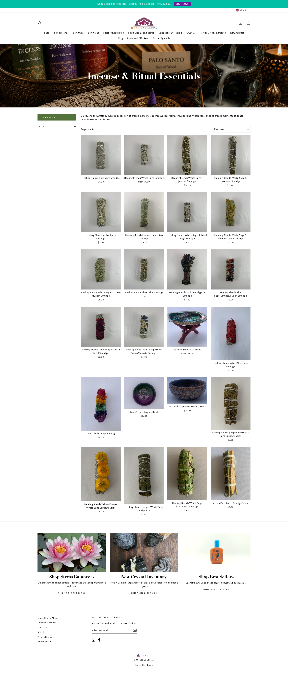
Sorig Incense (61, 33)
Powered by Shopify (144, 665)
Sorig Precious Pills (113, 33)
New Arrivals (237, 33)
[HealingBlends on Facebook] (99, 640)
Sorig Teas (93, 33)
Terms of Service (46, 637)
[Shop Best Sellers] (216, 552)
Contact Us (43, 627)
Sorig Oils (78, 33)
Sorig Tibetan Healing (170, 33)
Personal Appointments (213, 33)
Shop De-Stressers (72, 593)
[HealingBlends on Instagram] (93, 640)
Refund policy (44, 642)
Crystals (190, 33)
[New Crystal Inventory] (144, 552)
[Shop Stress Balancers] (72, 552)
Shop (47, 33)
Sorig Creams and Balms (141, 33)
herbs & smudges (52, 117)
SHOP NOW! (182, 4)
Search (41, 632)
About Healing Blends (48, 618)
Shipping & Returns (47, 623)
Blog (120, 38)
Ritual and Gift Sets (137, 38)
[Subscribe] (135, 630)
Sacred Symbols (161, 38)
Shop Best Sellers (216, 589)
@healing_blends (144, 593)
